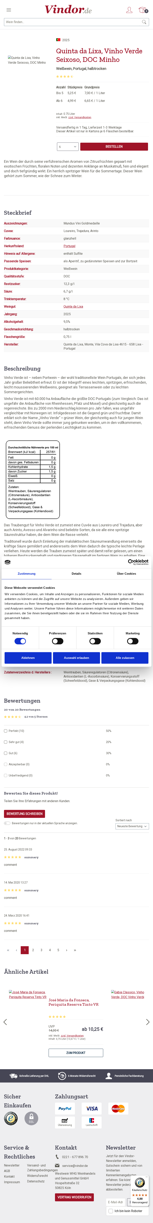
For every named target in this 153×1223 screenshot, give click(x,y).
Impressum (12, 1182)
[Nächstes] (148, 1021)
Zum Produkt (75, 1052)
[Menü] (9, 10)
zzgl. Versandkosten (79, 117)
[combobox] (72, 22)
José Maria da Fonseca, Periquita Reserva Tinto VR (74, 1002)
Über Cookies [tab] (126, 573)
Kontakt (9, 1176)
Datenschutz (36, 1181)
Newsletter (12, 1165)
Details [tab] (76, 573)
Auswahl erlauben (76, 657)
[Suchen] (144, 22)
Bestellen (114, 146)
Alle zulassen (125, 657)
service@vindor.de (75, 1166)
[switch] (57, 641)
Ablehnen (28, 657)
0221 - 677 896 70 (75, 1157)
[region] (28, 98)
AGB (7, 1171)
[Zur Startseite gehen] (68, 9)
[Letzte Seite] (75, 950)
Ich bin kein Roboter (128, 1211)
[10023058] (28, 98)
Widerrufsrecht (37, 1176)
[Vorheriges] (5, 1021)
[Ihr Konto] (129, 10)
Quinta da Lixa (73, 306)
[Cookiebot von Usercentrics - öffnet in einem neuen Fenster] (131, 562)
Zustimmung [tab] (26, 573)
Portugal (69, 246)
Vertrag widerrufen (74, 1197)
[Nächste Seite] (67, 950)
